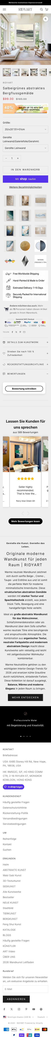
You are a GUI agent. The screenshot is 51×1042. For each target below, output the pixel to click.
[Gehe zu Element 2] (16, 72)
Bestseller (8, 897)
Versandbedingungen (15, 818)
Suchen (7, 849)
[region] (25, 721)
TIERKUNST (9, 913)
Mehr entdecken (25, 697)
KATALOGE (9, 929)
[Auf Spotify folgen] (41, 1009)
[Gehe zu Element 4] (34, 72)
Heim (6, 864)
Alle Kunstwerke (12, 891)
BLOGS (7, 935)
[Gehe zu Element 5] (43, 72)
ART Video (9, 951)
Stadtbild (8, 908)
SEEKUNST (9, 886)
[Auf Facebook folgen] (4, 1009)
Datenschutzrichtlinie (15, 807)
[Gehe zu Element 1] (7, 72)
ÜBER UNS (9, 956)
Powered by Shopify (34, 1023)
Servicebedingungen (14, 824)
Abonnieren (16, 999)
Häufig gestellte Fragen (16, 802)
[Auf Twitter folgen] (11, 1009)
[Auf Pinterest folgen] (26, 1009)
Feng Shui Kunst (12, 924)
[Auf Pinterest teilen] (20, 332)
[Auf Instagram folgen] (19, 1009)
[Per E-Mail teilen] (24, 332)
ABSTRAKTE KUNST (14, 870)
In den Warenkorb (25, 169)
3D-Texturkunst (12, 880)
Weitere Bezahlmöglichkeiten (25, 187)
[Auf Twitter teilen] (16, 332)
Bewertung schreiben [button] (24, 388)
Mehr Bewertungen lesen (25, 521)
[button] (23, 513)
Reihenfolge (9, 838)
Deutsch (41, 1017)
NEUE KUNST (10, 902)
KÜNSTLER (9, 946)
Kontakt (7, 844)
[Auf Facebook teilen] (12, 332)
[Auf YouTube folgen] (33, 1009)
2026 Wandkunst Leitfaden (18, 962)
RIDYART (8, 82)
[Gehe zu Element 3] (25, 72)
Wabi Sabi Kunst (12, 875)
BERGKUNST (10, 918)
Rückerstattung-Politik (15, 813)
